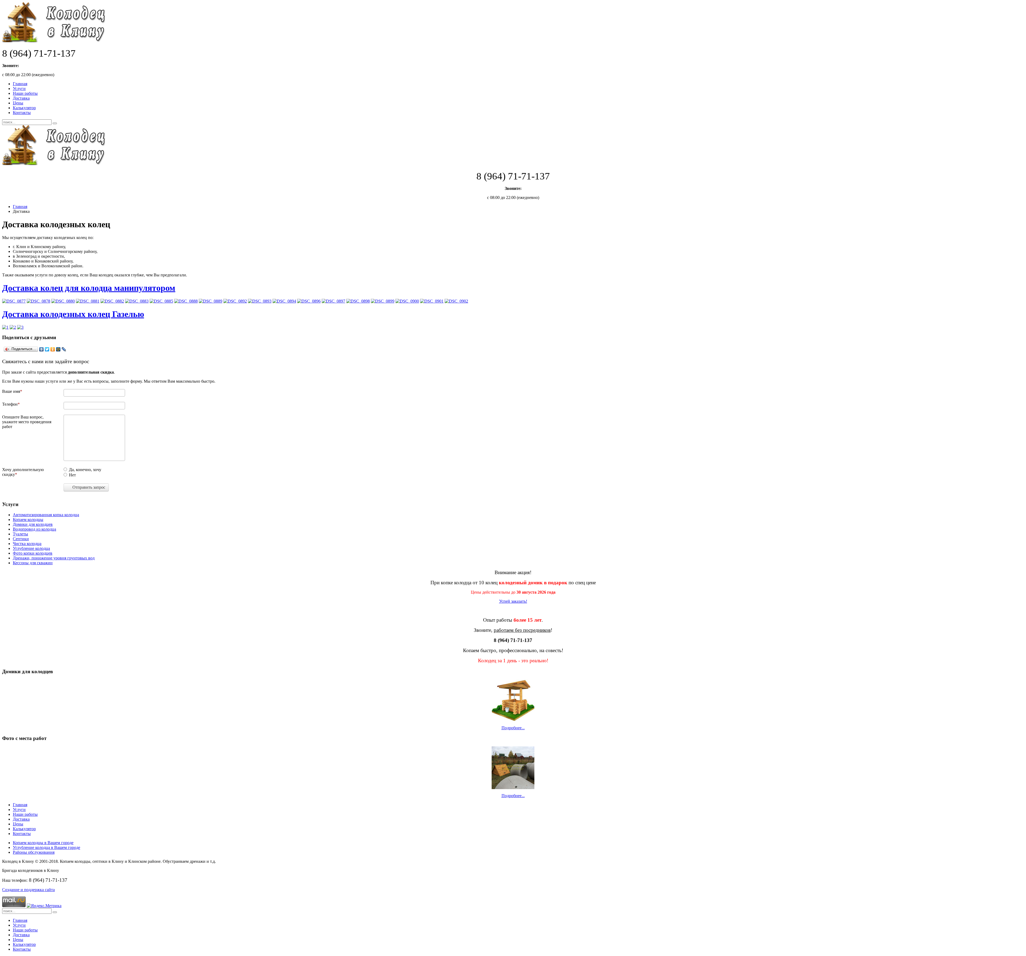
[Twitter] (47, 349)
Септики (21, 538)
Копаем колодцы (28, 519)
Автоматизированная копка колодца (46, 514)
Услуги (19, 88)
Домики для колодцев (33, 524)
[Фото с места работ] (513, 767)
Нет (72, 475)
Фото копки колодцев (32, 553)
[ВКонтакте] (41, 349)
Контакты (22, 112)
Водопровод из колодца (34, 529)
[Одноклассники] (53, 349)
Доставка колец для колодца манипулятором (88, 288)
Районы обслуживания (34, 852)
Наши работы (25, 93)
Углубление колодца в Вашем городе (46, 847)
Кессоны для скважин (33, 563)
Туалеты (20, 534)
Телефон (10, 404)
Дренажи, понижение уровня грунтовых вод (54, 558)
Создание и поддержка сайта (28, 889)
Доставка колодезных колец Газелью (73, 314)
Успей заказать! (513, 601)
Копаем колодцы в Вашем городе (43, 842)
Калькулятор (24, 107)
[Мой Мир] (58, 349)
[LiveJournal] (64, 349)
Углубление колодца (31, 548)
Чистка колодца (27, 543)
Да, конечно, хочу (85, 469)
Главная (20, 83)
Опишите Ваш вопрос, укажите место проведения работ (26, 422)
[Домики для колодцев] (513, 700)
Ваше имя (11, 391)
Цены (18, 103)
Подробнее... (513, 728)
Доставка (21, 98)
